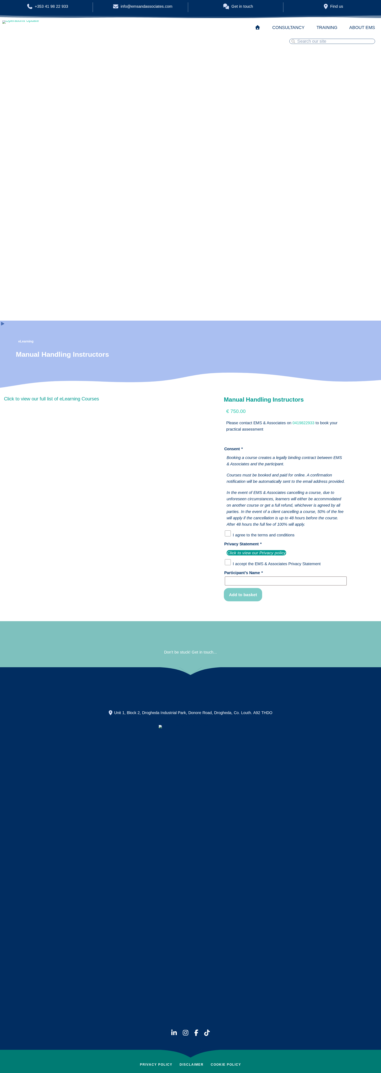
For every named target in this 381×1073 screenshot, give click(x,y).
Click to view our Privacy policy (256, 552)
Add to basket (243, 594)
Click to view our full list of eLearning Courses (51, 398)
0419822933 (303, 423)
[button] (99, 689)
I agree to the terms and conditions (263, 535)
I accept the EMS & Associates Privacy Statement (277, 564)
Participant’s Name (243, 573)
